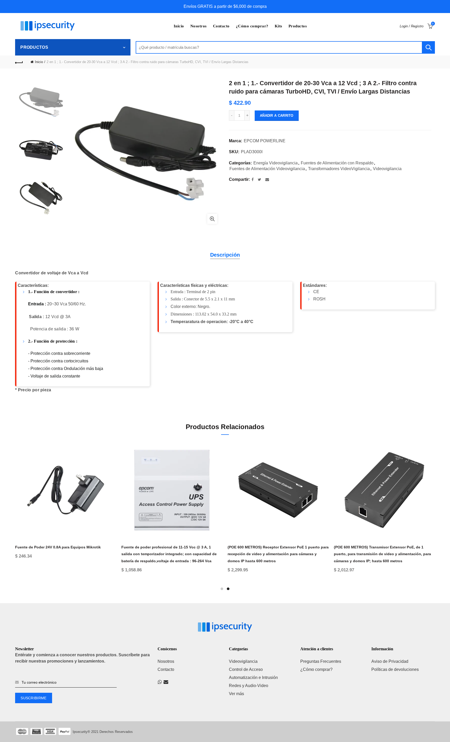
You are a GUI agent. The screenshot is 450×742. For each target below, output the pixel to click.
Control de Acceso (246, 669)
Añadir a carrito (276, 116)
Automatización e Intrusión (253, 677)
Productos (298, 26)
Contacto (221, 26)
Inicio (179, 26)
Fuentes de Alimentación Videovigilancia (267, 168)
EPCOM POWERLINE (264, 141)
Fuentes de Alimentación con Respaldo (337, 163)
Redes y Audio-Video (248, 685)
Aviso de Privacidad (389, 661)
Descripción (225, 255)
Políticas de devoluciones (395, 669)
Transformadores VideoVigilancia (339, 168)
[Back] (19, 62)
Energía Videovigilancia (275, 163)
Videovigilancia (387, 168)
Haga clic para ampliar (212, 219)
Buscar (428, 47)
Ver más (236, 693)
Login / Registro (411, 26)
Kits (278, 26)
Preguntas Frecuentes (320, 661)
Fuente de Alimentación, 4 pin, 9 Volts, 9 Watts (375, 547)
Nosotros (198, 26)
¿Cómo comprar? (252, 26)
